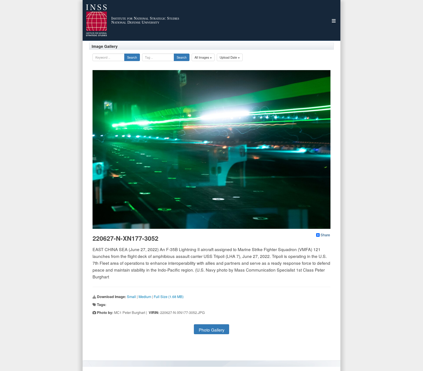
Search (132, 57)
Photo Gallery (211, 330)
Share (325, 235)
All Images (202, 57)
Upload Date (229, 57)
